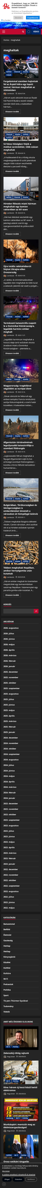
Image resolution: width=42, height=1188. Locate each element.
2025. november (11, 677)
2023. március (10, 853)
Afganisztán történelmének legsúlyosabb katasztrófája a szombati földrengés (21, 427)
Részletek (6, 1171)
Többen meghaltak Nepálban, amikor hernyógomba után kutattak (21, 553)
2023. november (11, 809)
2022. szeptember (12, 886)
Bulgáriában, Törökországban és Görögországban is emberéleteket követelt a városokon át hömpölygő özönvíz (21, 490)
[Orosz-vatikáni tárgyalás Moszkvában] (21, 1146)
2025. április (9, 716)
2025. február (10, 726)
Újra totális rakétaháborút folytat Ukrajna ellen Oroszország (21, 251)
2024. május (9, 776)
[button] (3, 31)
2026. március (10, 655)
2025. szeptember (12, 688)
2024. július (9, 765)
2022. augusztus (11, 891)
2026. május (9, 644)
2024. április (9, 781)
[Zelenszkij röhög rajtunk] (21, 1038)
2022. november (11, 875)
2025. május (9, 710)
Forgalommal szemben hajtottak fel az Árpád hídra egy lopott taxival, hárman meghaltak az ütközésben (21, 66)
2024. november (11, 743)
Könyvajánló (9, 957)
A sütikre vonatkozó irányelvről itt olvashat (18, 1174)
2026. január (9, 666)
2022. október (10, 880)
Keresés (7, 604)
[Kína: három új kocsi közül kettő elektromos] (21, 1072)
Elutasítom (18, 1179)
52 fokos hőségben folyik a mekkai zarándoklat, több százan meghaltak (21, 129)
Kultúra (9, 138)
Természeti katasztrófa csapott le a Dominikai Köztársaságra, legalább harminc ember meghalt (21, 308)
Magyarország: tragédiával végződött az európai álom (21, 370)
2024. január (9, 798)
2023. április (9, 847)
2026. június (9, 639)
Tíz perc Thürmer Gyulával (16, 1000)
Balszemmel (9, 924)
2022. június (9, 902)
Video (36, 31)
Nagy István (11, 1057)
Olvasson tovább (13, 112)
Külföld (25, 134)
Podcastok (8, 984)
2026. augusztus (11, 628)
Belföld (8, 72)
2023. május (9, 842)
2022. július (9, 897)
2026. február (10, 661)
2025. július (9, 699)
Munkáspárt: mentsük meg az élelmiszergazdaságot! (19, 1126)
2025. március (10, 721)
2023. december (11, 803)
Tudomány (8, 1006)
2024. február (10, 792)
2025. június (9, 704)
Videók (8, 75)
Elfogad (7, 1179)
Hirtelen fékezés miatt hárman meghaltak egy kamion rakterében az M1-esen (21, 188)
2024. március (10, 787)
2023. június (9, 836)
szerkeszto (10, 94)
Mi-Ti (6, 979)
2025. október (10, 683)
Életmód (17, 72)
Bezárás (18, 17)
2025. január (9, 732)
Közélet (25, 72)
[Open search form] (23, 31)
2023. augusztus (11, 825)
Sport (6, 995)
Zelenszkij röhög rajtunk (16, 1053)
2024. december (11, 737)
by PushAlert (6, 20)
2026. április (9, 650)
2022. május (9, 907)
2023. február (10, 858)
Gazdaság (8, 940)
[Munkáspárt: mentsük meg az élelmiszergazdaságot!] (21, 1109)
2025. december (11, 672)
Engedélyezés (32, 17)
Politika (7, 990)
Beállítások (31, 1179)
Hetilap (7, 946)
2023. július (9, 831)
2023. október (10, 814)
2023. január (9, 864)
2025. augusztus (11, 693)
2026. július (9, 633)
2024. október (10, 748)
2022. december (11, 869)
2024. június (9, 770)
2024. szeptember (12, 754)
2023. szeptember (12, 820)
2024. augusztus (11, 759)
